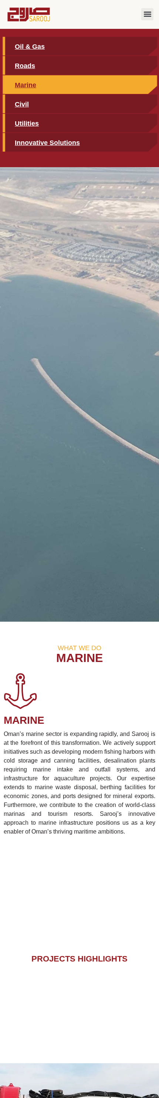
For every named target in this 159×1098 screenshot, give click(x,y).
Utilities (27, 123)
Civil (22, 104)
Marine (25, 85)
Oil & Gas (30, 46)
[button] (147, 14)
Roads (25, 66)
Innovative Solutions (47, 142)
